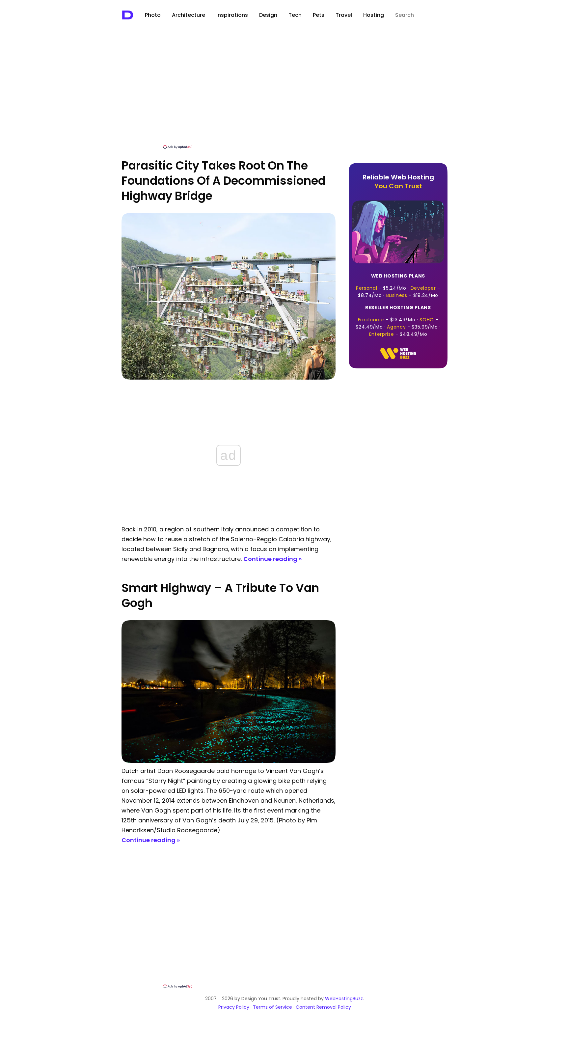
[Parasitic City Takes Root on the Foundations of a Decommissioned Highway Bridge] (229, 378)
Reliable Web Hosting (398, 182)
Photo (153, 15)
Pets (318, 15)
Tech (295, 15)
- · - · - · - (398, 320)
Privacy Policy (233, 1007)
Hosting (373, 15)
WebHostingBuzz (344, 998)
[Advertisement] (284, 94)
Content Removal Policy (323, 1007)
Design (268, 15)
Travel (344, 15)
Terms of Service (272, 1007)
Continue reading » (272, 559)
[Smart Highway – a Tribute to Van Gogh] (229, 761)
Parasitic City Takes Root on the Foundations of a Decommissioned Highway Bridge (224, 180)
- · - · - (398, 286)
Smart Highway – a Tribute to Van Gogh (220, 595)
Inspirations (232, 15)
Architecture (188, 15)
